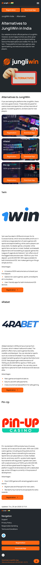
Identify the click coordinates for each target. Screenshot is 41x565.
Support (4, 519)
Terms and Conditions (10, 529)
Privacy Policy (7, 523)
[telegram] (4, 535)
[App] (20, 561)
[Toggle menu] (37, 3)
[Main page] (8, 3)
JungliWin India (8, 16)
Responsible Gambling (10, 526)
